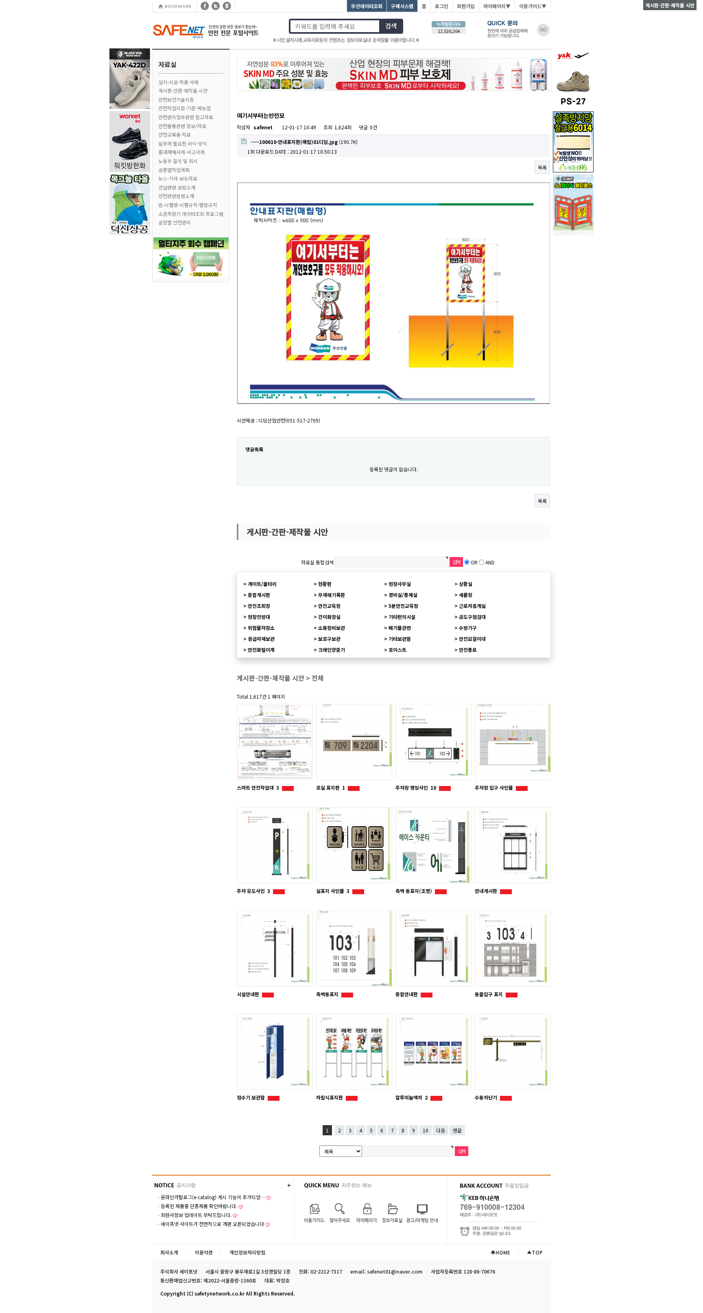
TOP (537, 1252)
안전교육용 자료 (174, 134)
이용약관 (204, 1252)
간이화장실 (329, 616)
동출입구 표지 (489, 994)
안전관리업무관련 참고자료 (185, 116)
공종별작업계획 (174, 169)
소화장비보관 (331, 627)
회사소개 (169, 1252)
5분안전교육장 (403, 605)
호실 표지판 (330, 787)
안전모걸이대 (472, 638)
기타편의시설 (402, 616)
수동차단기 (486, 1097)
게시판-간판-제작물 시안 (182, 90)
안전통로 (468, 649)
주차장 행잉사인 (415, 787)
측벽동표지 (328, 994)
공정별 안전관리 (174, 222)
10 (425, 1130)
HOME (503, 1252)
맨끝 (457, 1130)
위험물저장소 (261, 627)
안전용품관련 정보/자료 (182, 125)
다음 (440, 1130)
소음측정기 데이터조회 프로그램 (190, 213)
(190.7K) (304, 141)
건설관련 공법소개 (176, 187)
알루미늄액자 (411, 1097)
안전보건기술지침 (176, 99)
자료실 (167, 64)
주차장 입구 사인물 (494, 787)
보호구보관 (329, 638)
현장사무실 (400, 583)
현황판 (325, 583)
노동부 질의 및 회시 (178, 160)
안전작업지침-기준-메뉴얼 (184, 108)
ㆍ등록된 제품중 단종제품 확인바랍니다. (196, 1205)
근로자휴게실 (472, 605)
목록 (542, 167)
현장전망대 (259, 616)
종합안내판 (407, 994)
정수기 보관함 (251, 1097)
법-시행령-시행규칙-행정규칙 (187, 204)
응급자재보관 (261, 638)
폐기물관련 (400, 627)
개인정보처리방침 (247, 1252)
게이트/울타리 (262, 583)
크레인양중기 (331, 649)
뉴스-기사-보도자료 (177, 178)
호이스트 (397, 649)
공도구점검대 (472, 616)
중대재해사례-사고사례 (181, 151)
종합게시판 (259, 594)
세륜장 (465, 594)
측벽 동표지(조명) (414, 890)
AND (490, 562)
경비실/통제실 (403, 594)
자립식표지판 (330, 1097)
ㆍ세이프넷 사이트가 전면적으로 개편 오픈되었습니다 (210, 1223)
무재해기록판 (331, 594)
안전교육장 (329, 605)
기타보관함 (400, 638)
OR (474, 562)
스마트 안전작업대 (258, 787)
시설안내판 (248, 994)
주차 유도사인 (253, 890)
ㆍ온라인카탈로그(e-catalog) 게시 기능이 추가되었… (210, 1196)
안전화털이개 (261, 649)
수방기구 (468, 627)
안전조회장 (259, 605)
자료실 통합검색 (317, 562)
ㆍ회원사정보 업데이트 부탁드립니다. (193, 1214)
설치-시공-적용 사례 (178, 81)
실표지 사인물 (332, 890)
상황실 (465, 583)
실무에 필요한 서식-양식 (182, 143)
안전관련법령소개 (176, 195)
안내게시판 (486, 890)
